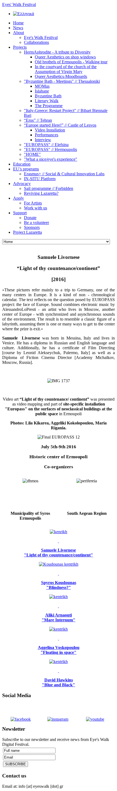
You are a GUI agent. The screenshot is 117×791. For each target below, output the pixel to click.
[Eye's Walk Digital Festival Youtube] (95, 719)
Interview (43, 139)
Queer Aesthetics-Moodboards (61, 76)
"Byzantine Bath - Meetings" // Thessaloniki (62, 81)
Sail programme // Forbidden (48, 188)
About (18, 32)
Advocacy (22, 183)
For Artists (33, 203)
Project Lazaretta (27, 232)
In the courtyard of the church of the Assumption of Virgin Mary (66, 69)
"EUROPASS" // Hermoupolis (50, 149)
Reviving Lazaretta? (41, 193)
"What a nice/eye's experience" (50, 159)
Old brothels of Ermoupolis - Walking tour (71, 62)
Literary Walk (47, 100)
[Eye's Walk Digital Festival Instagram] (57, 719)
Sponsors (32, 227)
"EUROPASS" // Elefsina (46, 144)
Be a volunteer (36, 222)
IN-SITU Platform (40, 178)
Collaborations (36, 42)
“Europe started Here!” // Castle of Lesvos (60, 125)
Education (21, 164)
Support (20, 212)
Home (18, 23)
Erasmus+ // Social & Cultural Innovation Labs (64, 174)
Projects (20, 47)
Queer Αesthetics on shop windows (65, 57)
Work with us (35, 208)
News (18, 27)
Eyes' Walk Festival (19, 4)
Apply (18, 198)
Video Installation (50, 130)
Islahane (42, 91)
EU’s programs (26, 169)
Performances (46, 135)
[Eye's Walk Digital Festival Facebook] (21, 719)
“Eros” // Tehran (38, 120)
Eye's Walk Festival (41, 37)
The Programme (49, 105)
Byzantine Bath (48, 96)
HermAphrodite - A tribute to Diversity (57, 52)
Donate (30, 217)
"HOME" (32, 154)
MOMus (42, 86)
